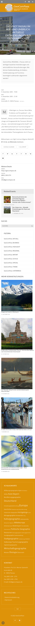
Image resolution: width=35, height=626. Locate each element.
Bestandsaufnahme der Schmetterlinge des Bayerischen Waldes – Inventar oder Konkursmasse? (21, 199)
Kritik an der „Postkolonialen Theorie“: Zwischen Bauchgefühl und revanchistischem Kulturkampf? (17, 350)
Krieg (24, 515)
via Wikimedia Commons (15, 142)
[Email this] (3, 158)
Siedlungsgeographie (16, 532)
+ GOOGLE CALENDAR (8, 147)
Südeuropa (8, 542)
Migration (12, 522)
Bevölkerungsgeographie (12, 497)
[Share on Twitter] (7, 153)
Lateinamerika (24, 519)
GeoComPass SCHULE (11, 259)
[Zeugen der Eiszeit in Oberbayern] (16, 295)
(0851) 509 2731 (6, 175)
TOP (17, 609)
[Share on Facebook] (3, 153)
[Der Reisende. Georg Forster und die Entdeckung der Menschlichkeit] (16, 373)
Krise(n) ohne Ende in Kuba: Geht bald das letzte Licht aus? (16, 429)
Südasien (27, 539)
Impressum (8, 600)
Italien (29, 512)
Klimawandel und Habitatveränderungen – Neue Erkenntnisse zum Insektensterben (14, 468)
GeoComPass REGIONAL (11, 251)
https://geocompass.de (8, 171)
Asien (10, 494)
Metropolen (6, 522)
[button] (3, 623)
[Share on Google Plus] (21, 153)
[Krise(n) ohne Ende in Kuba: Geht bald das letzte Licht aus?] (16, 413)
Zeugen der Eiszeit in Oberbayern (10, 312)
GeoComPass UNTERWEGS (12, 271)
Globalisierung (14, 509)
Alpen (20, 490)
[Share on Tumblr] (16, 153)
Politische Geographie (20, 529)
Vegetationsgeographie (10, 545)
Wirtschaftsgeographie (15, 548)
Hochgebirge (23, 512)
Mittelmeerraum (8, 526)
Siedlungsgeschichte (26, 532)
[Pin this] (26, 153)
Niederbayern (17, 526)
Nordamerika (25, 526)
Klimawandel (19, 515)
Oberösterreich (7, 529)
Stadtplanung (22, 539)
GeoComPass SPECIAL (11, 263)
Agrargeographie (13, 490)
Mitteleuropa (19, 522)
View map (21, 101)
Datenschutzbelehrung (12, 597)
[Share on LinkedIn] (12, 153)
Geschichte (7, 509)
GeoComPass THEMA (10, 267)
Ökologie (13, 552)
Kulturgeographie (12, 518)
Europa (23, 505)
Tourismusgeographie (20, 542)
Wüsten (6, 552)
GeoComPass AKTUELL (11, 239)
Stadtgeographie (11, 538)
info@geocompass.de (8, 180)
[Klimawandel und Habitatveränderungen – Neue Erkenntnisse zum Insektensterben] (16, 451)
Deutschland (10, 500)
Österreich (20, 552)
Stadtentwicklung (18, 535)
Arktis (6, 494)
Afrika (6, 490)
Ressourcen (8, 532)
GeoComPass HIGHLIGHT (12, 247)
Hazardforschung (23, 509)
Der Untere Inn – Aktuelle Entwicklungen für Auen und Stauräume (21, 209)
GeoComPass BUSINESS (11, 243)
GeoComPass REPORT (11, 255)
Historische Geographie (10, 512)
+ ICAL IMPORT (22, 147)
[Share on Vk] (30, 153)
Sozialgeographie (9, 535)
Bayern (16, 494)
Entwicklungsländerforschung (11, 506)
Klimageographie (9, 515)
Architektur (24, 490)
